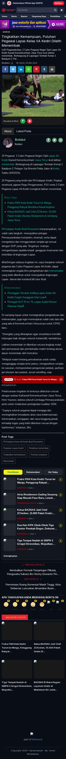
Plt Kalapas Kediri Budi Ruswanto (20, 229)
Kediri (56, 168)
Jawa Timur (41, 160)
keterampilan (56, 270)
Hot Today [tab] (53, 472)
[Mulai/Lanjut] (22, 121)
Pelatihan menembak (39, 448)
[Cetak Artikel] (52, 69)
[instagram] (60, 140)
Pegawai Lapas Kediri (13, 448)
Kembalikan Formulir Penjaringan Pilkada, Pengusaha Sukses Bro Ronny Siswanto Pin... (33, 572)
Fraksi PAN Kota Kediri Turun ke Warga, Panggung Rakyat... (17, 648)
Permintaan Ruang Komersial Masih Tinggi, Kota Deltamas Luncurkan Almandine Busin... (33, 586)
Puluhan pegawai (39, 454)
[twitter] (54, 140)
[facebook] (48, 140)
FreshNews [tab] (13, 472)
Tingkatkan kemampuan (14, 454)
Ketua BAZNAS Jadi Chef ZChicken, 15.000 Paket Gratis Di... (47, 648)
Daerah (6, 32)
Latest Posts (23, 131)
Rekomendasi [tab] (33, 472)
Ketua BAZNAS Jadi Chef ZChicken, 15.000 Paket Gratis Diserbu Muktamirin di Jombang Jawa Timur (32, 216)
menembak (8, 164)
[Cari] (55, 10)
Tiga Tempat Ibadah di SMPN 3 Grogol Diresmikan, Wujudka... (17, 686)
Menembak (8, 461)
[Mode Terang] (61, 10)
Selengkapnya (10, 556)
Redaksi (6, 63)
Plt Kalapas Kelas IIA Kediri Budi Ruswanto (23, 442)
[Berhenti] (29, 121)
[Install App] (33, 3)
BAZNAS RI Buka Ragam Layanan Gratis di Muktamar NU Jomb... (47, 686)
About (7, 131)
